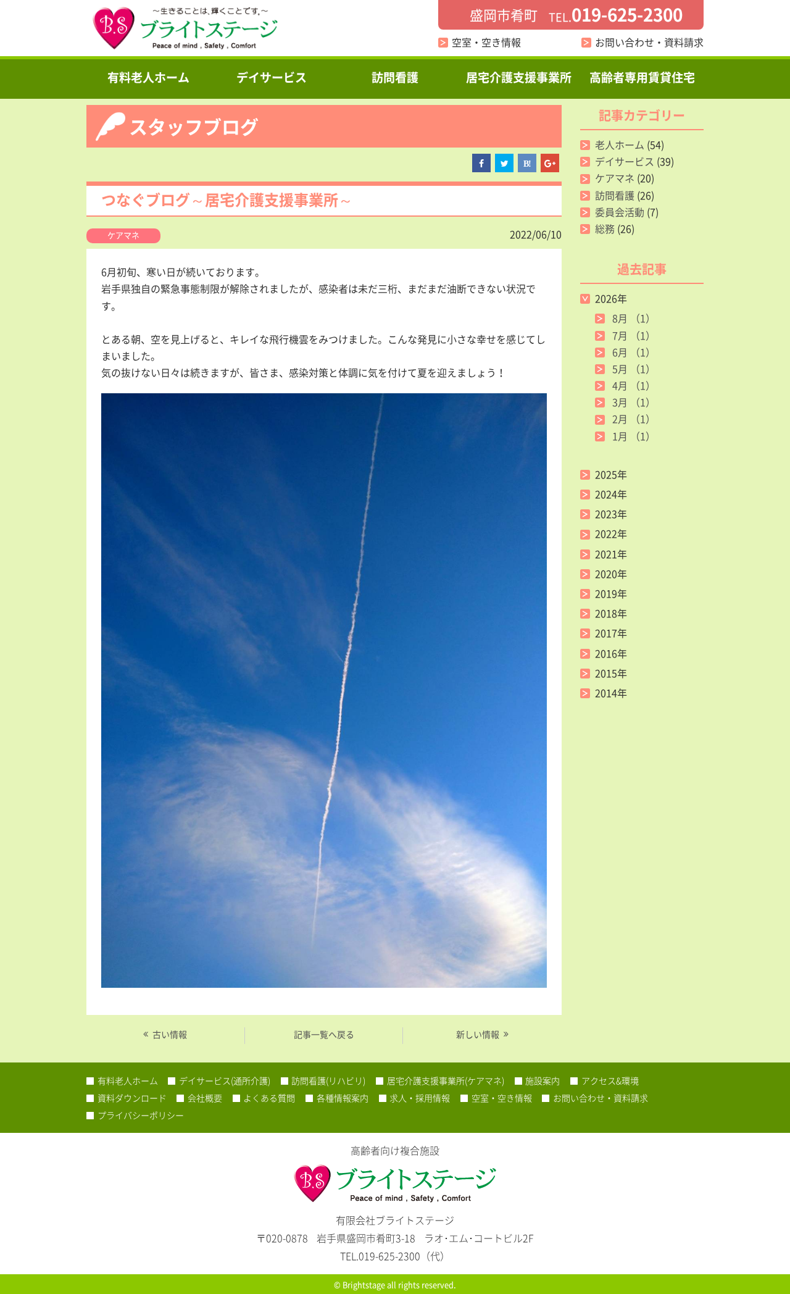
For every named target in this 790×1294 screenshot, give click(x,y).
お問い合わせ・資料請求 (649, 42)
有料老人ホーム (148, 77)
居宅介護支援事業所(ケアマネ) (445, 1080)
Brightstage (364, 1284)
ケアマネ (123, 235)
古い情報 (169, 1034)
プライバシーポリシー (141, 1115)
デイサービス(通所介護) (224, 1080)
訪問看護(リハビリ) (328, 1080)
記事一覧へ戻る (324, 1034)
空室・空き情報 (486, 42)
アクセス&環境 (610, 1080)
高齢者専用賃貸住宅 (642, 77)
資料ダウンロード (132, 1098)
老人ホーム (619, 144)
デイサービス (271, 77)
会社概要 (205, 1098)
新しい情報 (477, 1034)
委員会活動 (619, 211)
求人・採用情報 (419, 1098)
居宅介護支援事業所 (519, 77)
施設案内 (542, 1080)
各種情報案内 (342, 1098)
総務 (605, 228)
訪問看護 (395, 77)
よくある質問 (269, 1098)
